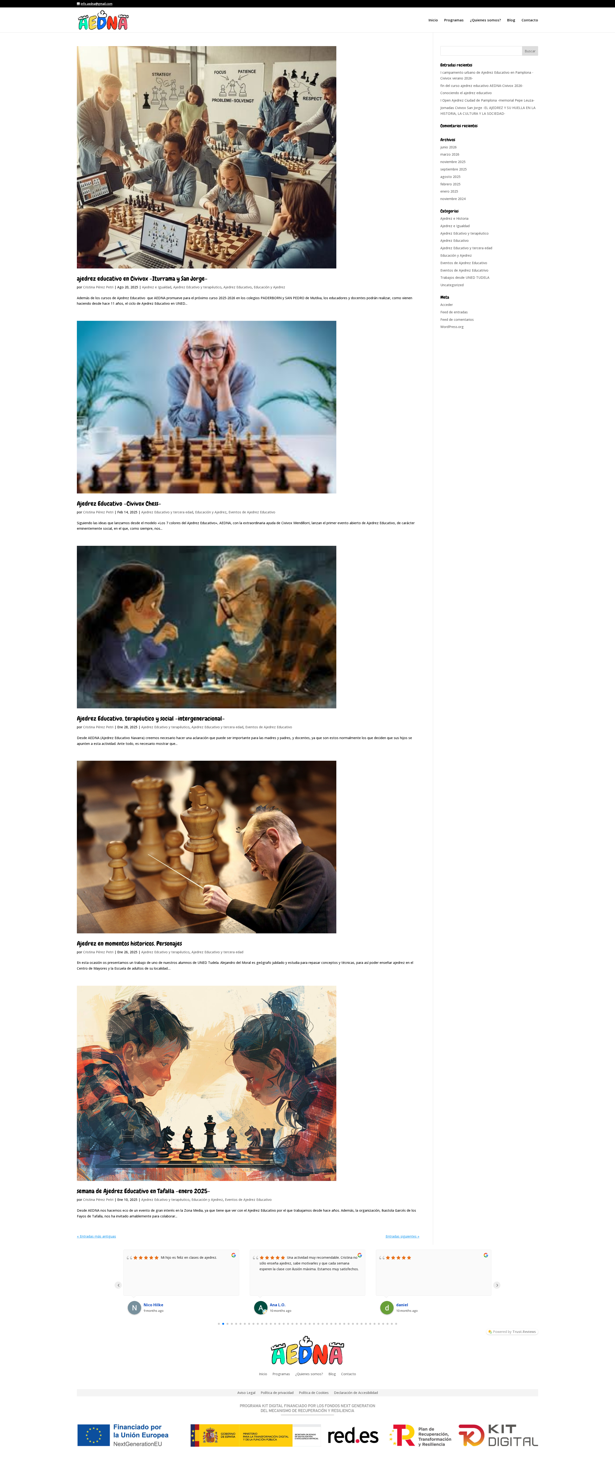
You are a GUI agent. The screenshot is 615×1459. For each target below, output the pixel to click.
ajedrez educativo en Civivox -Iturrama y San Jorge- (142, 279)
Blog (511, 20)
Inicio (433, 20)
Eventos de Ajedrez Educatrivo (464, 270)
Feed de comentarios (457, 319)
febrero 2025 (450, 184)
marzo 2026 (449, 154)
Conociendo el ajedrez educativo (466, 93)
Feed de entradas (454, 312)
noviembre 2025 (453, 161)
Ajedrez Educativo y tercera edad (167, 512)
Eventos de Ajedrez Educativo (251, 512)
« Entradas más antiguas (96, 1236)
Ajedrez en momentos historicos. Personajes (129, 944)
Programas (454, 20)
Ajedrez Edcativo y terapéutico (197, 287)
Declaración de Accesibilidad (356, 1392)
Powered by (514, 1331)
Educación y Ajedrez (269, 287)
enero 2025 (449, 191)
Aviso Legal (246, 1392)
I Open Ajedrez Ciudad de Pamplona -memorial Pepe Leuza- (487, 100)
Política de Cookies (314, 1392)
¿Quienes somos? (485, 20)
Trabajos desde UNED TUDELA (464, 277)
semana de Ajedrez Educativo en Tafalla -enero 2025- (143, 1191)
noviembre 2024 (453, 198)
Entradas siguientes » (402, 1236)
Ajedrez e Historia (454, 218)
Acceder (446, 304)
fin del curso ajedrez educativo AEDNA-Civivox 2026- (481, 85)
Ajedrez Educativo (237, 287)
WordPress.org (452, 326)
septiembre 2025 (453, 169)
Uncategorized (452, 285)
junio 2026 (448, 147)
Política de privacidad (277, 1392)
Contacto (530, 20)
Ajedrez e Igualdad (156, 287)
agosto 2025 (450, 176)
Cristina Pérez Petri (98, 287)
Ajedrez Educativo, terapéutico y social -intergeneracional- (151, 719)
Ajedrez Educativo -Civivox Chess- (119, 504)
